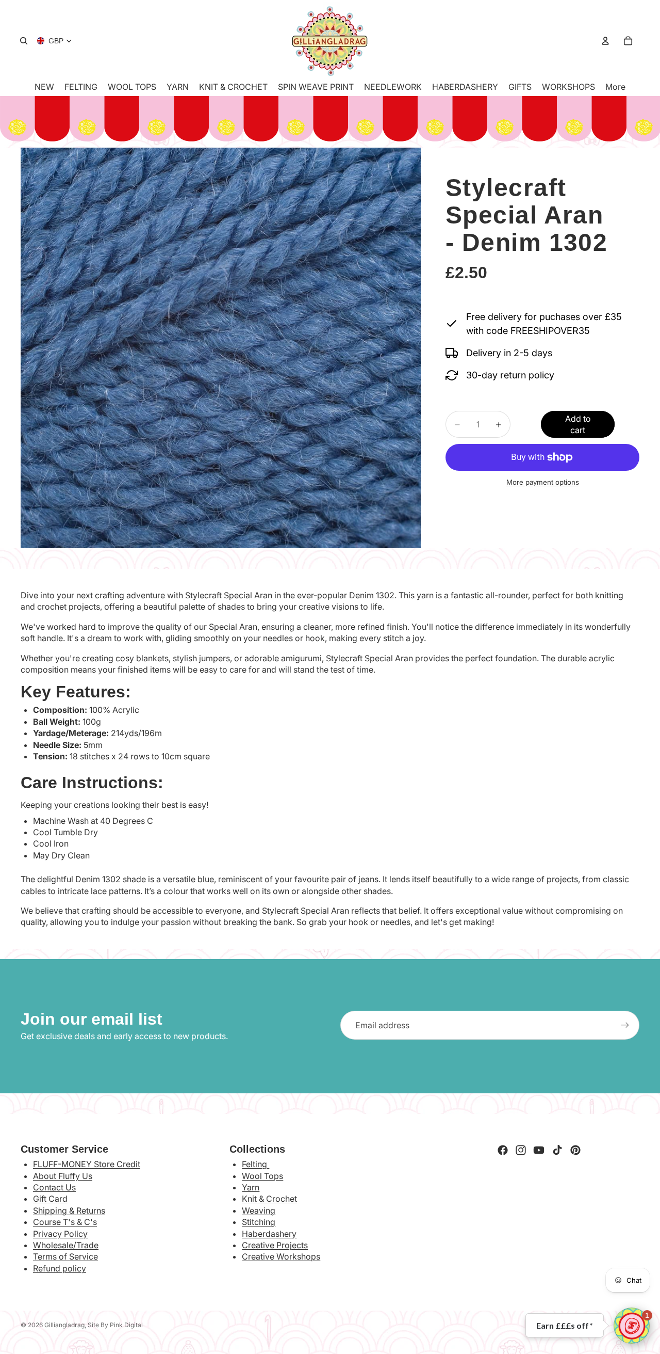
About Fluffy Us (62, 1176)
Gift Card (50, 1198)
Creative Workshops (281, 1256)
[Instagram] (521, 1150)
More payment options (542, 482)
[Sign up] (625, 1025)
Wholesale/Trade (65, 1245)
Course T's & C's (65, 1222)
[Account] (605, 40)
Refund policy (59, 1268)
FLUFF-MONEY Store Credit (86, 1164)
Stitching (258, 1222)
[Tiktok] (557, 1150)
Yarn (250, 1187)
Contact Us (54, 1187)
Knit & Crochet (269, 1198)
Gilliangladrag (64, 1325)
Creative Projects (275, 1245)
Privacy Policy (60, 1234)
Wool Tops (262, 1176)
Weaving (258, 1210)
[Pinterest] (575, 1150)
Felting (255, 1164)
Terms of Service (65, 1256)
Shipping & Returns (69, 1210)
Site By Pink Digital (115, 1325)
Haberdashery (269, 1234)
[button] (632, 1326)
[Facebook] (503, 1150)
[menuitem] (615, 86)
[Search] (23, 40)
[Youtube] (539, 1150)
